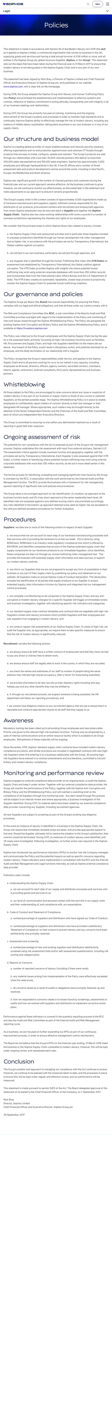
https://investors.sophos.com (32, 328)
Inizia (97, 4)
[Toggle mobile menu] (107, 4)
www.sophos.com (13, 86)
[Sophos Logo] (13, 4)
